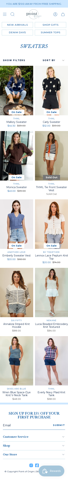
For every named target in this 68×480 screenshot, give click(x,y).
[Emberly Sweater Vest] (16, 224)
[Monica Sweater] (16, 156)
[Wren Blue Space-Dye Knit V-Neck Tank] (16, 361)
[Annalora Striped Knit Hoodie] (16, 292)
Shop (6, 445)
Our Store (10, 454)
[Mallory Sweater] (16, 90)
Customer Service (15, 436)
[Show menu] (4, 14)
